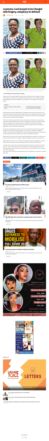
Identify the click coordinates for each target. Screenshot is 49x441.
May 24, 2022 (11, 394)
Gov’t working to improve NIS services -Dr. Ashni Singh (18, 392)
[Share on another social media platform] (45, 53)
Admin (7, 186)
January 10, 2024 (6, 403)
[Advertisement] (24, 415)
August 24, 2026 (11, 186)
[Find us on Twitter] (23, 437)
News (7, 5)
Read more (9, 191)
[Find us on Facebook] (22, 437)
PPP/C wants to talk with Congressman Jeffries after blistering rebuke (21, 397)
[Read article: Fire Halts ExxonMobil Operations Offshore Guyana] (24, 174)
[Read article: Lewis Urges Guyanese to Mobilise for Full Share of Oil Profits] (24, 239)
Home (4, 5)
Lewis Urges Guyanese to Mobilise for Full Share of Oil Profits (19, 249)
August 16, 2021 (11, 398)
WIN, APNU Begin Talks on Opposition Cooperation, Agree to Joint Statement (23, 217)
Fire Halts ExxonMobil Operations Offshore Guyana (17, 184)
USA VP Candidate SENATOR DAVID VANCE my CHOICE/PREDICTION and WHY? (18, 387)
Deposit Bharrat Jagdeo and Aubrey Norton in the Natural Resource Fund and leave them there (22, 401)
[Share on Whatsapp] (38, 53)
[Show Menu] (3, 2)
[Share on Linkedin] (41, 53)
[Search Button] (45, 2)
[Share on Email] (43, 53)
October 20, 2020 (18, 15)
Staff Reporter (10, 15)
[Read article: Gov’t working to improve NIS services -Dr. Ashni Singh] (5, 394)
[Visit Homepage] (24, 2)
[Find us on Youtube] (25, 437)
